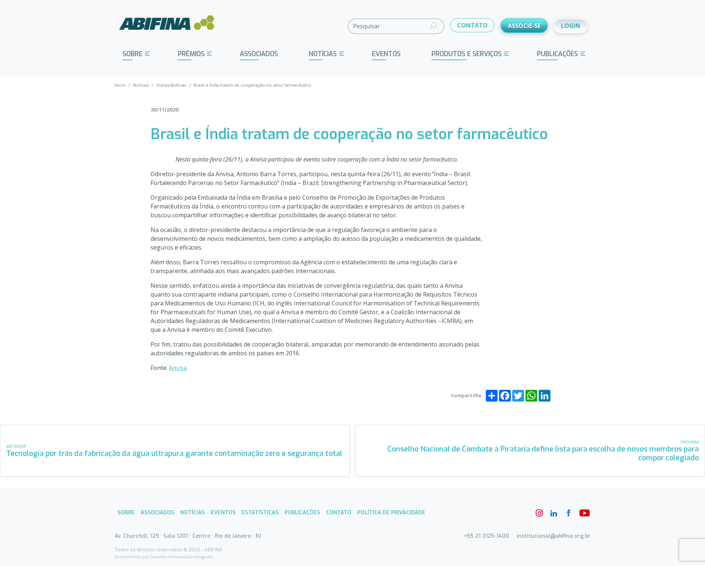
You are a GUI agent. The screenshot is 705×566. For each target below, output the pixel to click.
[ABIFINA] (167, 26)
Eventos (386, 54)
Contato (338, 512)
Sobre (132, 54)
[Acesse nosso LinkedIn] (553, 513)
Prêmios (191, 54)
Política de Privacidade (391, 512)
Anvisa (178, 368)
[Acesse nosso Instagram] (539, 513)
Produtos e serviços (466, 54)
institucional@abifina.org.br (553, 536)
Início (120, 85)
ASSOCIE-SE (524, 26)
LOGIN (570, 26)
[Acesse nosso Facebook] (568, 513)
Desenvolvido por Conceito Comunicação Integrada (164, 557)
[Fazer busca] (433, 26)
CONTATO (472, 25)
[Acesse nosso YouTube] (583, 513)
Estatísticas (260, 512)
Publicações (557, 54)
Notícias (323, 54)
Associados (259, 54)
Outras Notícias (171, 85)
